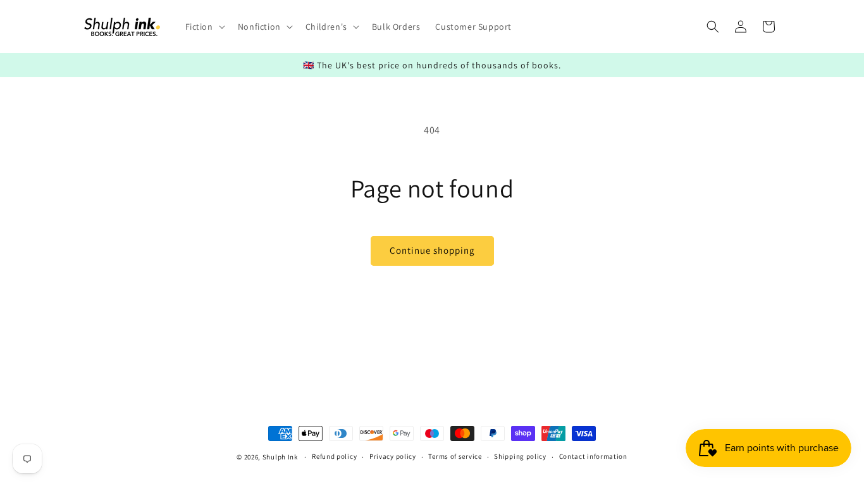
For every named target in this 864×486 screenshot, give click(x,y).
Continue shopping (432, 250)
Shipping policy (520, 456)
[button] (204, 26)
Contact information (593, 456)
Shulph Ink (280, 456)
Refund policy (334, 456)
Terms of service (454, 456)
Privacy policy (392, 456)
